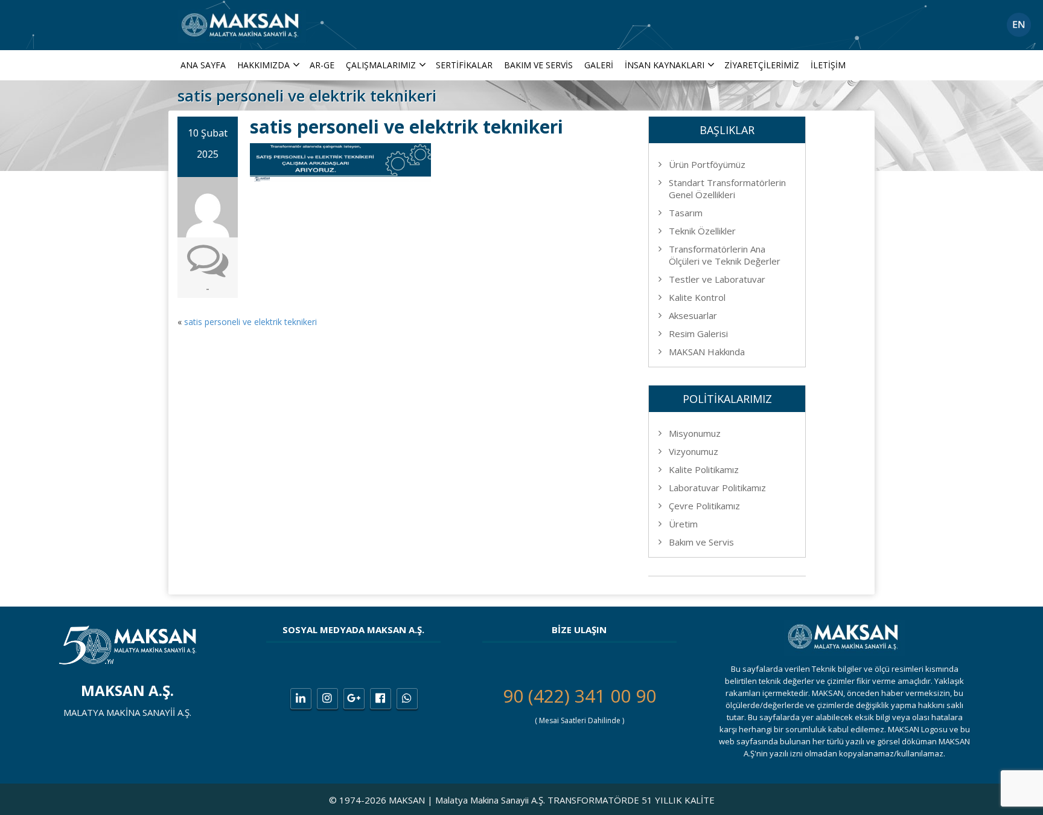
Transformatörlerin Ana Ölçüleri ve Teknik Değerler (724, 255)
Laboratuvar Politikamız (717, 488)
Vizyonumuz (693, 451)
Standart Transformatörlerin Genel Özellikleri (727, 188)
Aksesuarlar (693, 315)
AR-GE (322, 65)
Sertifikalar (464, 65)
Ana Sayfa (203, 65)
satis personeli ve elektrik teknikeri (250, 321)
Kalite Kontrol (697, 297)
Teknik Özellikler (702, 231)
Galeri (598, 65)
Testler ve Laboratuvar (717, 279)
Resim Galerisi (698, 333)
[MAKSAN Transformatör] (241, 23)
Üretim (683, 524)
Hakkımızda (263, 65)
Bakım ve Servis (538, 65)
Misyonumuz (695, 433)
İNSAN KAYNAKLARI (664, 65)
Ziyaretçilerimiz (761, 65)
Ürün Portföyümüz (707, 164)
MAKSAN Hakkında (707, 352)
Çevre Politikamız (704, 506)
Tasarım (686, 213)
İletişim (828, 65)
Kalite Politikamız (704, 469)
